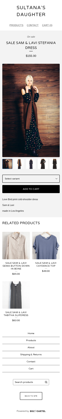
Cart (31, 368)
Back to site (31, 396)
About (31, 347)
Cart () (47, 25)
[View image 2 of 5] (19, 164)
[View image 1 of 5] (7, 164)
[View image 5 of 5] (55, 164)
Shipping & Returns (31, 354)
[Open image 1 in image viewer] (31, 110)
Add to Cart (31, 189)
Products (16, 25)
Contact (33, 25)
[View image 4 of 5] (43, 164)
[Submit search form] (46, 382)
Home (31, 333)
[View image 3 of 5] (31, 164)
